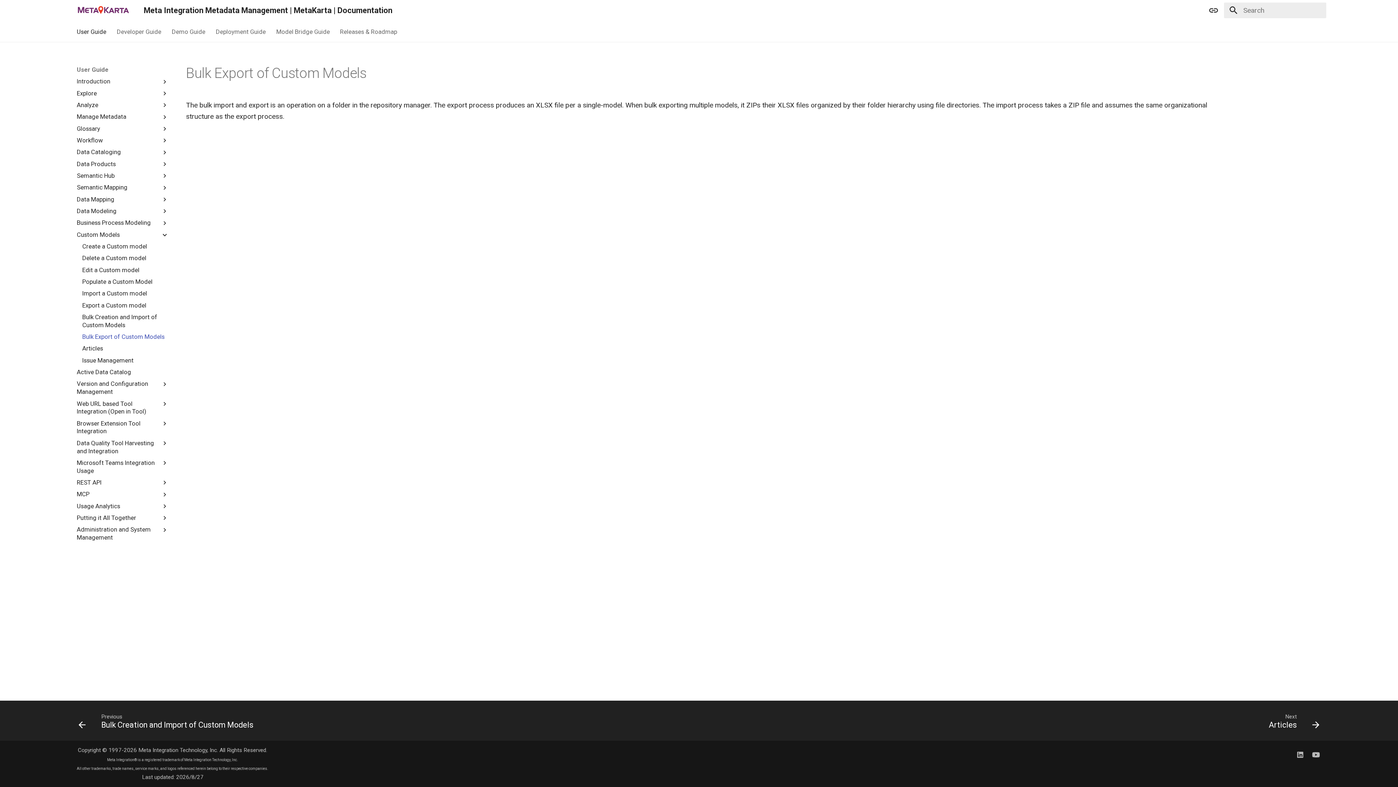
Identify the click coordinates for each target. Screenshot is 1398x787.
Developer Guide (139, 31)
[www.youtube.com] (1316, 754)
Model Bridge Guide (302, 31)
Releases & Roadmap (368, 31)
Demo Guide (188, 31)
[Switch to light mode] (1214, 10)
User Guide (91, 31)
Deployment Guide (241, 31)
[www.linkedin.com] (1300, 754)
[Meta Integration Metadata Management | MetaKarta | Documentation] (103, 10)
